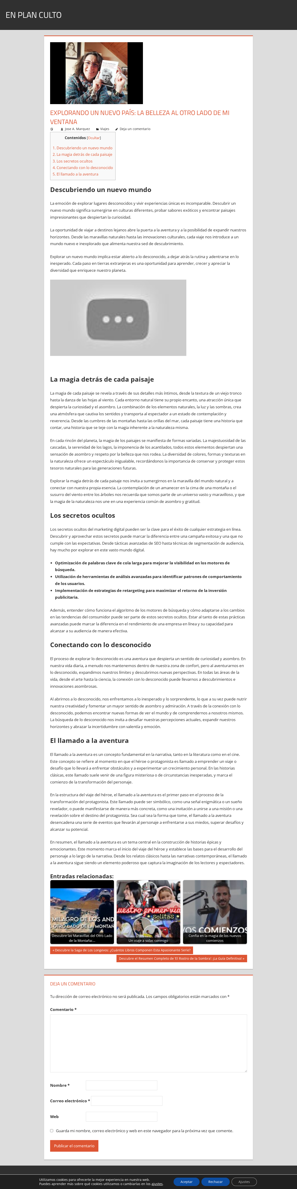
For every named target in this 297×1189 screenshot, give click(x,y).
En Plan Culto (34, 14)
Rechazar (215, 1181)
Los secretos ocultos (73, 161)
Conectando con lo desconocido (83, 167)
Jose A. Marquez (77, 129)
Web (54, 1116)
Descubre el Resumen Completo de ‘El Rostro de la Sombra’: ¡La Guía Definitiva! (180, 959)
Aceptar (187, 1181)
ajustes (157, 1184)
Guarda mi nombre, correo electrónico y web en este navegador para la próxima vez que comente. (144, 1130)
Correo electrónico (70, 1100)
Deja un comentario (135, 129)
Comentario (63, 1009)
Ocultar (94, 137)
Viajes (104, 129)
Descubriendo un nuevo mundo (83, 147)
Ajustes (244, 1181)
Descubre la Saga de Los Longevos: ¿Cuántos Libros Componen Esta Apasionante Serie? (122, 951)
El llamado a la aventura (75, 174)
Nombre (60, 1085)
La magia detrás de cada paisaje (82, 154)
